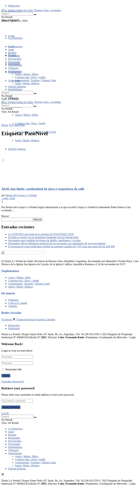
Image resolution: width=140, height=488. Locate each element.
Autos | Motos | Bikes (26, 114)
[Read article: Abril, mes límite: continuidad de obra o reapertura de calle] (70, 162)
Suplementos (15, 71)
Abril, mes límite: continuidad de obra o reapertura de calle (42, 189)
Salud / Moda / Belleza (20, 286)
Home (4, 125)
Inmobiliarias (15, 89)
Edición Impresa (17, 86)
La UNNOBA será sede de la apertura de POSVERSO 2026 (41, 234)
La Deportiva (15, 38)
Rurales (12, 52)
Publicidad (14, 328)
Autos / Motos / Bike (19, 277)
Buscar (5, 216)
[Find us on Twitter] (2, 26)
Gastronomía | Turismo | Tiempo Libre (35, 80)
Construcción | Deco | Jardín (30, 123)
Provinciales (14, 58)
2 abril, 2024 (8, 198)
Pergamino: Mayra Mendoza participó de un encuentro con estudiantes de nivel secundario (57, 243)
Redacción (14, 5)
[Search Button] (35, 14)
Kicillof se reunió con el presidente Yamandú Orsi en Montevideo (43, 237)
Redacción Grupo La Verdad (21, 195)
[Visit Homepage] (31, 10)
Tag (11, 125)
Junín (11, 49)
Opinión (12, 306)
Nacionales (14, 80)
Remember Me (13, 369)
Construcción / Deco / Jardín (23, 280)
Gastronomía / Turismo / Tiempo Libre (29, 283)
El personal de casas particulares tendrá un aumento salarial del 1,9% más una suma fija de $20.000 (61, 246)
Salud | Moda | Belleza (27, 83)
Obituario (13, 68)
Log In (5, 413)
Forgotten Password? (12, 381)
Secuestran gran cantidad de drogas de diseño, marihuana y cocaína (44, 240)
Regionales (14, 55)
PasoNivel (19, 125)
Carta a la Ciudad (17, 303)
